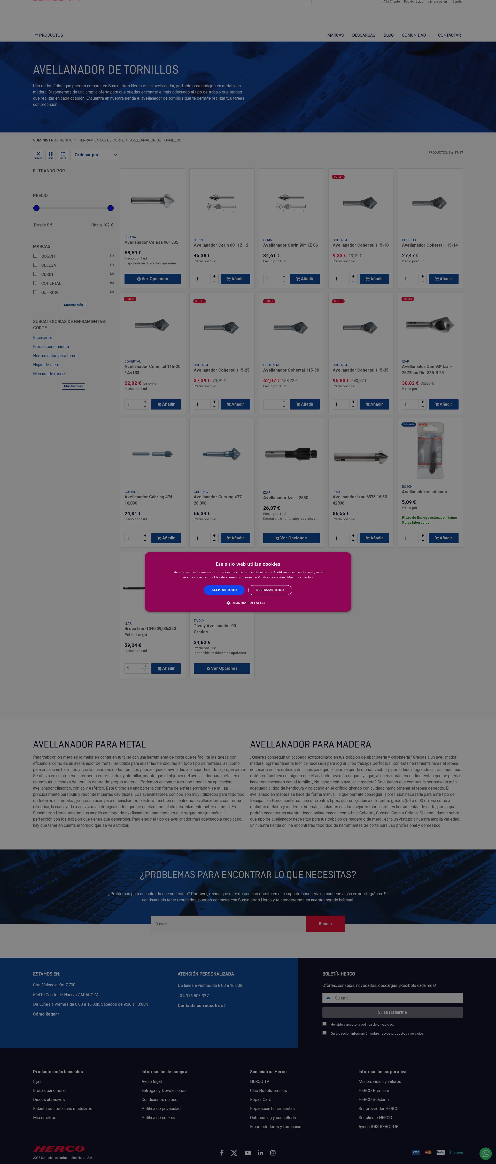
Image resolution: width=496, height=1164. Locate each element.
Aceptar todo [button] (224, 590)
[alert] (248, 582)
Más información (300, 577)
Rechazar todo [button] (270, 590)
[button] (248, 602)
